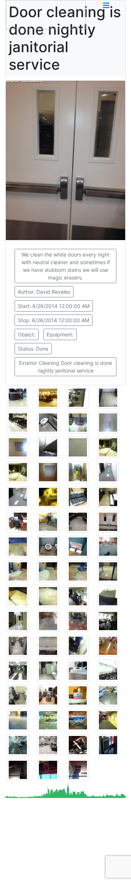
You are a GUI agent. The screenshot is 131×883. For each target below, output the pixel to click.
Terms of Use (78, 864)
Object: (26, 334)
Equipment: (60, 334)
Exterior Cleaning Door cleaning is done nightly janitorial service (65, 367)
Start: (54, 306)
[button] (106, 5)
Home (108, 855)
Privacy (46, 864)
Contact (22, 872)
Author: (44, 292)
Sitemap (22, 864)
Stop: (53, 320)
